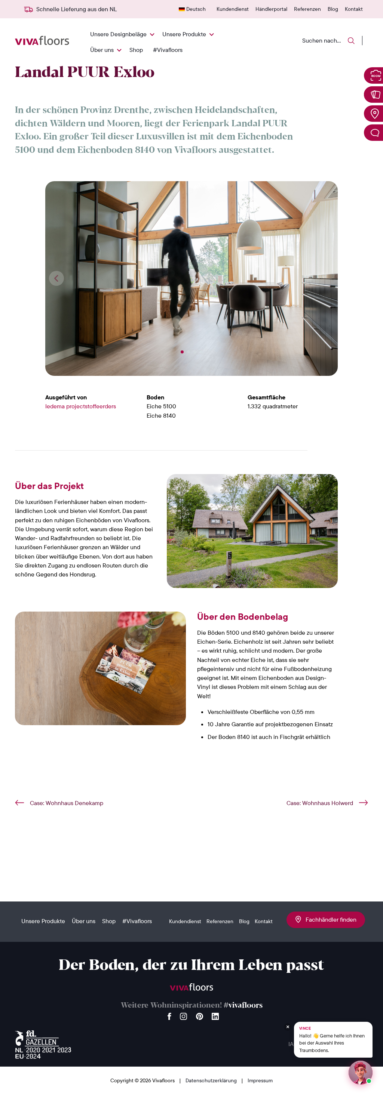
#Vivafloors (168, 49)
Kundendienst (233, 9)
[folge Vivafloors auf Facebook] (169, 1014)
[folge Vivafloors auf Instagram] (183, 1014)
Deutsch (196, 9)
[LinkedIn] (215, 1014)
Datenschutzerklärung (212, 1080)
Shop (136, 49)
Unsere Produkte (184, 34)
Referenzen (307, 9)
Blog (333, 9)
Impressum (260, 1080)
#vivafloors (243, 1005)
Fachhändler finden (328, 919)
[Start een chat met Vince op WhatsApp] (361, 1073)
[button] (182, 351)
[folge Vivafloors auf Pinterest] (199, 1014)
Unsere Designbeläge (118, 34)
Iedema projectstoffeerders (80, 406)
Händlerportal (271, 9)
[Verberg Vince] (287, 1027)
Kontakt (354, 9)
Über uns (102, 49)
